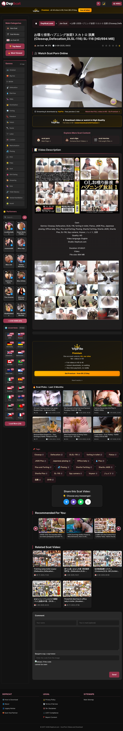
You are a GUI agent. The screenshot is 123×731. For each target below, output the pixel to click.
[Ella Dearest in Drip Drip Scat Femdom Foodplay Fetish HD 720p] (77, 398)
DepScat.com (47, 23)
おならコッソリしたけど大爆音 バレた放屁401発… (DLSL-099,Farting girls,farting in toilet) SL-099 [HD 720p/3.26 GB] (46, 600)
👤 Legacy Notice (8, 708)
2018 (49, 480)
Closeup (38, 454)
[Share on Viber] (73, 502)
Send (114, 675)
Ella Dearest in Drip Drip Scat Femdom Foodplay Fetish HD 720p (77, 409)
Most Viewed (15, 53)
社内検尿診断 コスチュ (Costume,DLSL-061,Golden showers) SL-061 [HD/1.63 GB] (107, 570)
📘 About (5, 704)
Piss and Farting (41, 467)
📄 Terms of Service (50, 704)
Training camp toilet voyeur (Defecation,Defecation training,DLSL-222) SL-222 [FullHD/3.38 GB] (45, 570)
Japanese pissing (60, 461)
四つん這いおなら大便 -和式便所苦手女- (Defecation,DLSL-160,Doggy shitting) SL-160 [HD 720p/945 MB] (76, 570)
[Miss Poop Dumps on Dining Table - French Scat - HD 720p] (77, 425)
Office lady (82, 461)
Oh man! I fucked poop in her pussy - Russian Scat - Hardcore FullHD (46, 409)
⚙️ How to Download (10, 700)
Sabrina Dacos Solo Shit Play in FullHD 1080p (105, 409)
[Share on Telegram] (66, 502)
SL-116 (57, 473)
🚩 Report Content (50, 717)
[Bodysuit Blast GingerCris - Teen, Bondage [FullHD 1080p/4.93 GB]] (47, 425)
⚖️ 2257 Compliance (50, 713)
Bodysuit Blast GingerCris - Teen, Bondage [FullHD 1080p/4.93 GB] (45, 435)
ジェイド (107, 473)
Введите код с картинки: (45, 654)
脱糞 (36, 480)
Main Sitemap (89, 700)
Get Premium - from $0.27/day (77, 373)
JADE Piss (39, 461)
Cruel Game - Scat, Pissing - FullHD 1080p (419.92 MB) (106, 435)
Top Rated (15, 46)
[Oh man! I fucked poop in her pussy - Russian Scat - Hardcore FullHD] (47, 398)
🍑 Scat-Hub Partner (10, 713)
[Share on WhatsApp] (81, 502)
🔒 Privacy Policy (49, 700)
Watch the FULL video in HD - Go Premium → (102, 112)
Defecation (55, 454)
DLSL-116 (73, 454)
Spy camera (74, 473)
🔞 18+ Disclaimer (49, 708)
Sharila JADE (104, 467)
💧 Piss (99, 461)
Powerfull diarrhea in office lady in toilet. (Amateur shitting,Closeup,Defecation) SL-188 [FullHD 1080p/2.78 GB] (77, 600)
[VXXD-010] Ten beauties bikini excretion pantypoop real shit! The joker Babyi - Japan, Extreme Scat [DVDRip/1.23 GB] (51, 537)
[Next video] (118, 528)
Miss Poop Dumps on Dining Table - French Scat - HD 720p (76, 435)
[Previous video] (36, 528)
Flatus (111, 454)
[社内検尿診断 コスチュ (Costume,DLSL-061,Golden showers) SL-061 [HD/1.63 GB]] (107, 559)
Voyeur (91, 473)
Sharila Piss (39, 473)
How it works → (77, 380)
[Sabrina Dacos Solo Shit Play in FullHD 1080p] (107, 398)
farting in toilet (93, 454)
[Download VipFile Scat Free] (11, 3)
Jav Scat (63, 23)
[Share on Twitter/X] (88, 502)
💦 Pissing (62, 467)
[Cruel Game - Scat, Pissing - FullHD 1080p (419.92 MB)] (107, 425)
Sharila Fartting (83, 467)
